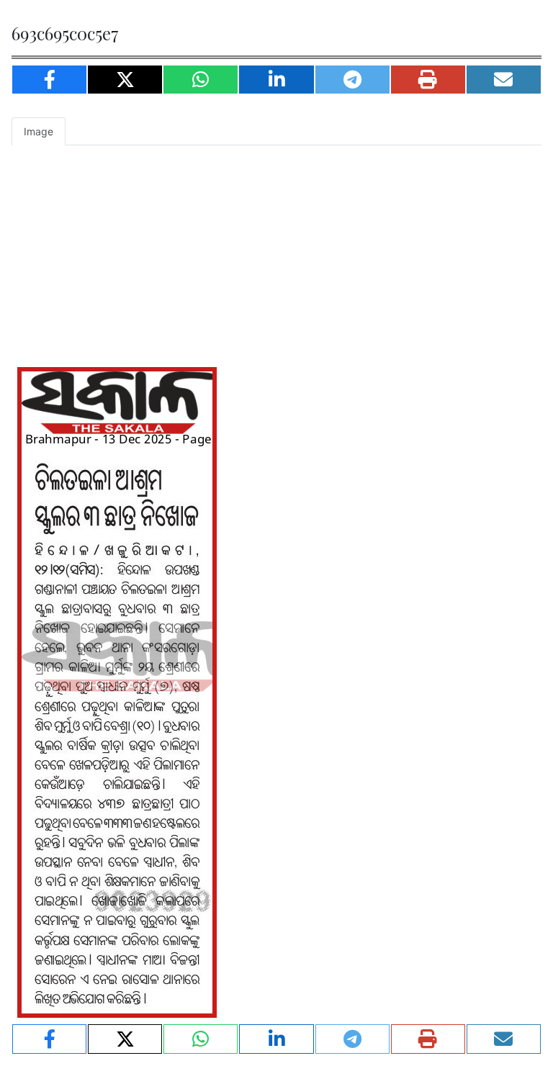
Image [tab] (38, 131)
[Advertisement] (276, 253)
